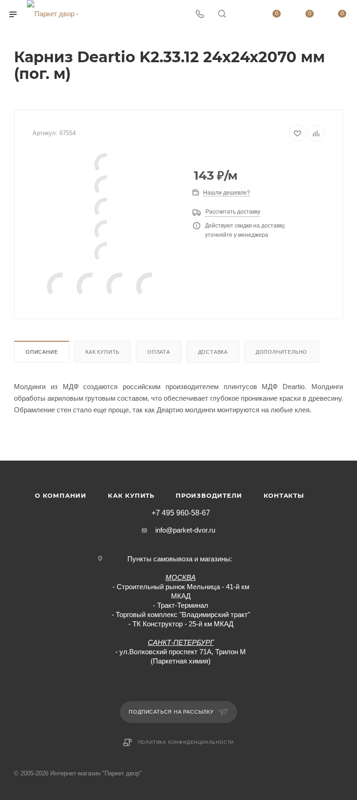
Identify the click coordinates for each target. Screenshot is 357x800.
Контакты (284, 495)
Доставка (213, 352)
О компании (60, 495)
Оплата (158, 352)
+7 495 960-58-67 (181, 513)
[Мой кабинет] (244, 15)
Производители (209, 495)
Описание (42, 352)
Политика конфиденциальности (186, 742)
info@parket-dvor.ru (185, 530)
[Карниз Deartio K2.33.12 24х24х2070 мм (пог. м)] (105, 164)
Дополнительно (281, 352)
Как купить (102, 352)
